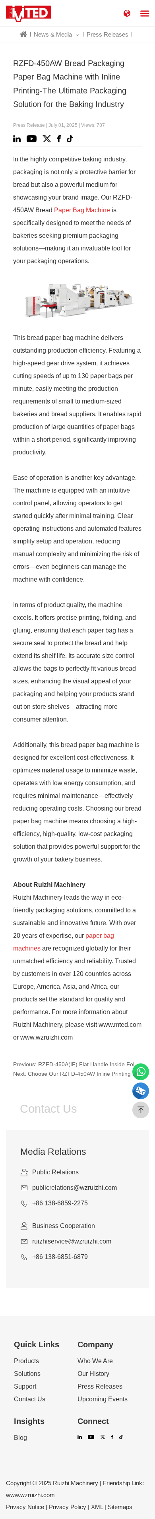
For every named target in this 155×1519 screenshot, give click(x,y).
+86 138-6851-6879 (60, 1256)
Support (25, 1386)
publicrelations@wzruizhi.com (74, 1187)
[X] (48, 138)
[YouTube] (33, 138)
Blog (20, 1438)
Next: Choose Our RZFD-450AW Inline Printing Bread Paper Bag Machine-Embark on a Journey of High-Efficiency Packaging (77, 1074)
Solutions (27, 1374)
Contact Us (29, 1399)
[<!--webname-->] (28, 13)
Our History (93, 1374)
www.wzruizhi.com (30, 1495)
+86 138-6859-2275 (60, 1203)
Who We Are (95, 1361)
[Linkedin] (18, 138)
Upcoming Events (103, 1399)
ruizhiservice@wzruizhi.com (71, 1241)
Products (26, 1361)
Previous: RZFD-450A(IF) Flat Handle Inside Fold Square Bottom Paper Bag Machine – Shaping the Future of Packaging (77, 1064)
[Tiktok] (71, 138)
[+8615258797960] (140, 1071)
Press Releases (107, 34)
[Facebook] (60, 138)
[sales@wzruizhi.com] (140, 1091)
